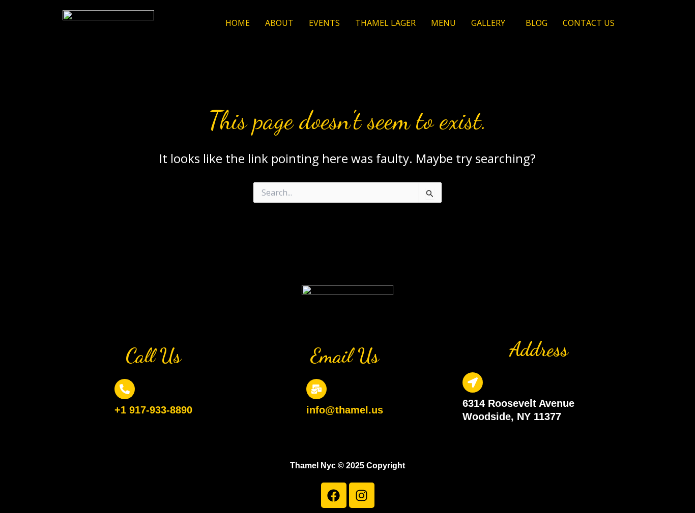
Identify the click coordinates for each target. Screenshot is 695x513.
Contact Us (589, 22)
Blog (536, 22)
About (279, 22)
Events (324, 22)
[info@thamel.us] (316, 389)
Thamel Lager (385, 22)
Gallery (488, 22)
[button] (491, 23)
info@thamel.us (344, 409)
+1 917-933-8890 (153, 409)
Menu (443, 22)
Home (237, 22)
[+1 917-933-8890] (124, 389)
